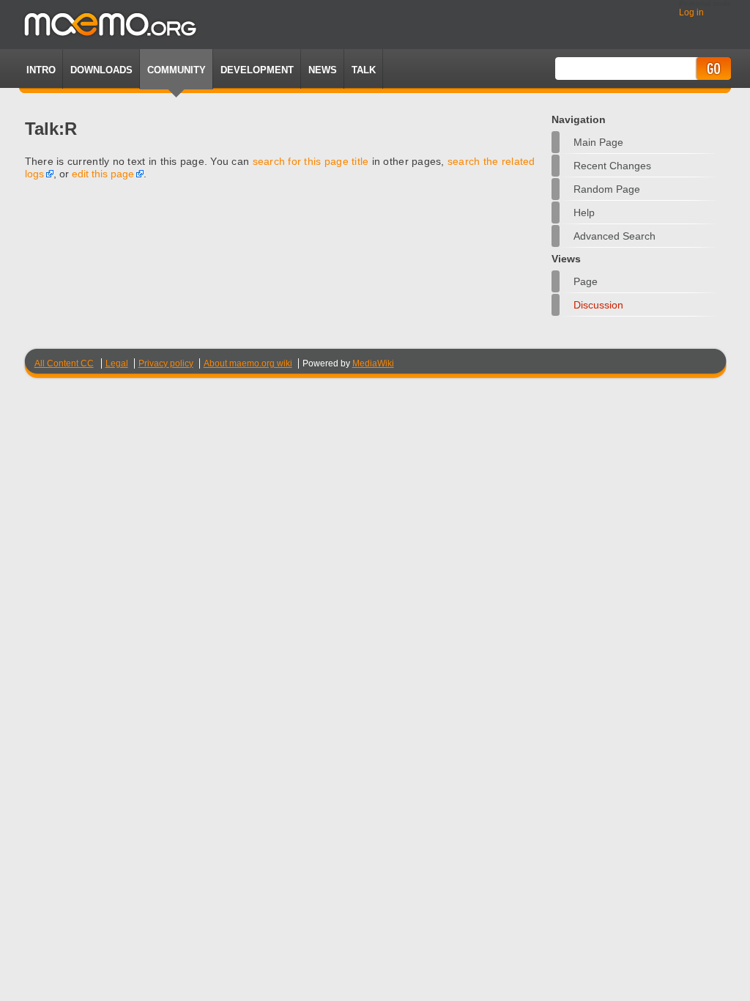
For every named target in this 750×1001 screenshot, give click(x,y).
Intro (41, 69)
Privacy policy (165, 363)
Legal (116, 363)
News (322, 69)
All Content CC (64, 363)
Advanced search (614, 236)
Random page (606, 189)
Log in (691, 12)
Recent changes (612, 165)
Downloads (101, 69)
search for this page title (311, 161)
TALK (364, 69)
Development (257, 69)
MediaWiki (373, 363)
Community (176, 69)
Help (584, 212)
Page (585, 281)
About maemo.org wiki (248, 363)
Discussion (598, 305)
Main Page (598, 142)
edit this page (103, 174)
